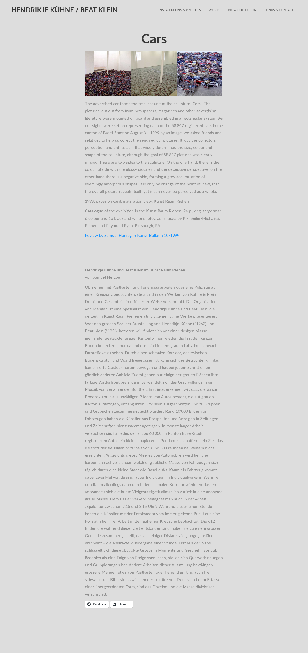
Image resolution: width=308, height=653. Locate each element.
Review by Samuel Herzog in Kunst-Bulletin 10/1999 (132, 236)
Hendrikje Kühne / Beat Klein (64, 10)
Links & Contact (279, 10)
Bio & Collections (243, 10)
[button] (108, 73)
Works (214, 10)
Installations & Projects (180, 10)
